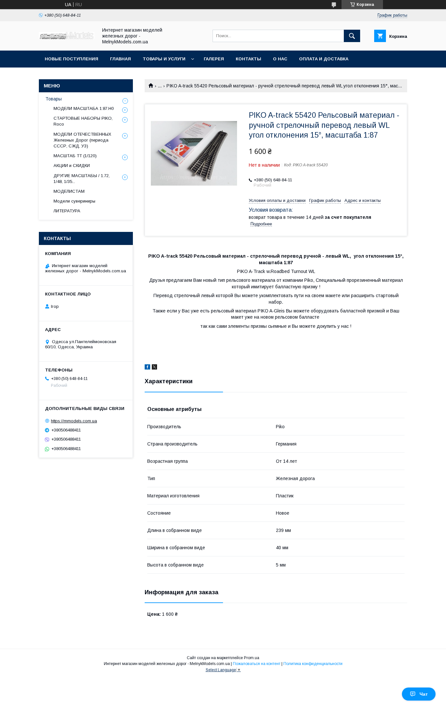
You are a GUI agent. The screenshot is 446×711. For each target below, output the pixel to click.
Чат (424, 694)
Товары (53, 98)
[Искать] (352, 36)
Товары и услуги (164, 58)
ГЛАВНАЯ (120, 58)
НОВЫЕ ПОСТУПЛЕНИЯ (71, 58)
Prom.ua (251, 658)
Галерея (214, 58)
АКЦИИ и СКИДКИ (72, 165)
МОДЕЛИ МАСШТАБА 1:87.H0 (84, 108)
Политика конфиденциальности (312, 663)
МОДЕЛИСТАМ (69, 191)
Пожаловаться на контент (256, 663)
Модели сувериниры (74, 201)
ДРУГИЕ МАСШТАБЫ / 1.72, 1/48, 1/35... (82, 178)
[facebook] (147, 368)
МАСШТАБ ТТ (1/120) (75, 155)
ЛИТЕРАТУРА (67, 210)
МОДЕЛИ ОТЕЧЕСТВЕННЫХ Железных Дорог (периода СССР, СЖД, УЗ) (82, 140)
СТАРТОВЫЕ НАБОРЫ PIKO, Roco (83, 121)
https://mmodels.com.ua (74, 420)
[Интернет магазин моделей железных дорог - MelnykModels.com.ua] (66, 37)
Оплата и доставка (323, 58)
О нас (280, 58)
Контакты (248, 58)
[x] (154, 368)
